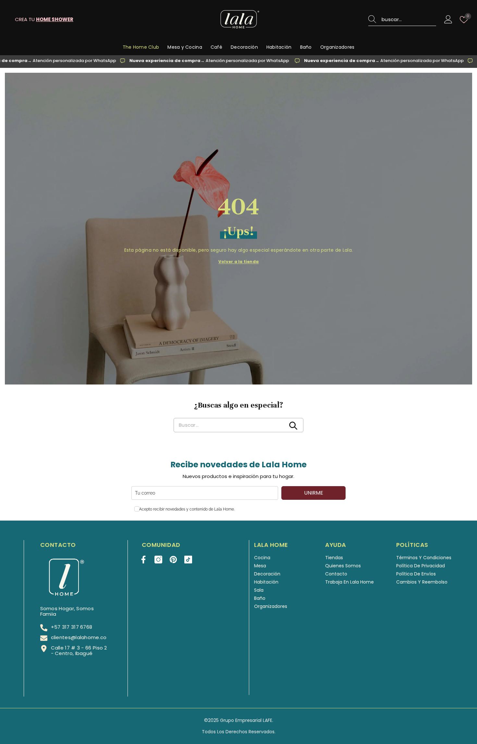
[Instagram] (158, 559)
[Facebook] (143, 559)
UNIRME (313, 493)
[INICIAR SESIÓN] (448, 20)
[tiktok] (188, 559)
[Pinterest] (173, 559)
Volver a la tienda (238, 261)
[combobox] (409, 19)
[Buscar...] (402, 19)
